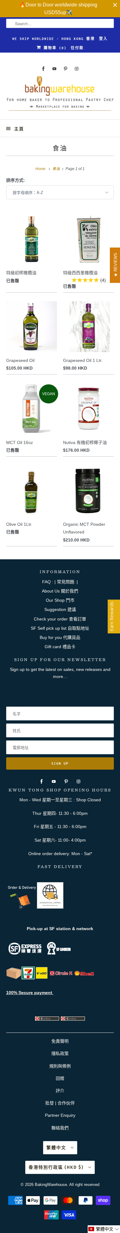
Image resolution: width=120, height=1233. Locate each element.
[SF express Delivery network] (14, 977)
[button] (104, 1229)
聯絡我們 (60, 1127)
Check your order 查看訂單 (60, 618)
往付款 (77, 48)
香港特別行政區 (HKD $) (57, 1167)
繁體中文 (57, 1147)
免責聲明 (60, 1041)
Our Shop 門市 (60, 600)
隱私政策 (60, 1053)
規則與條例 (60, 1066)
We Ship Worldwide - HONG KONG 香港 (53, 39)
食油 (60, 147)
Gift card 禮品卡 (60, 646)
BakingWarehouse (51, 1184)
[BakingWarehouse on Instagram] (77, 69)
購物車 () (53, 48)
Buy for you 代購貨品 (60, 637)
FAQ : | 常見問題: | (60, 581)
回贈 (60, 1078)
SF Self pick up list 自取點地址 (60, 628)
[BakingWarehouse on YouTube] (54, 69)
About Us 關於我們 (60, 591)
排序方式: (15, 180)
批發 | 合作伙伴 (60, 1102)
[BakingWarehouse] (60, 95)
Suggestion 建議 (60, 609)
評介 (60, 1090)
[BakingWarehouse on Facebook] (43, 69)
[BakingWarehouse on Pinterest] (66, 69)
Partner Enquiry (60, 1115)
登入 (103, 39)
